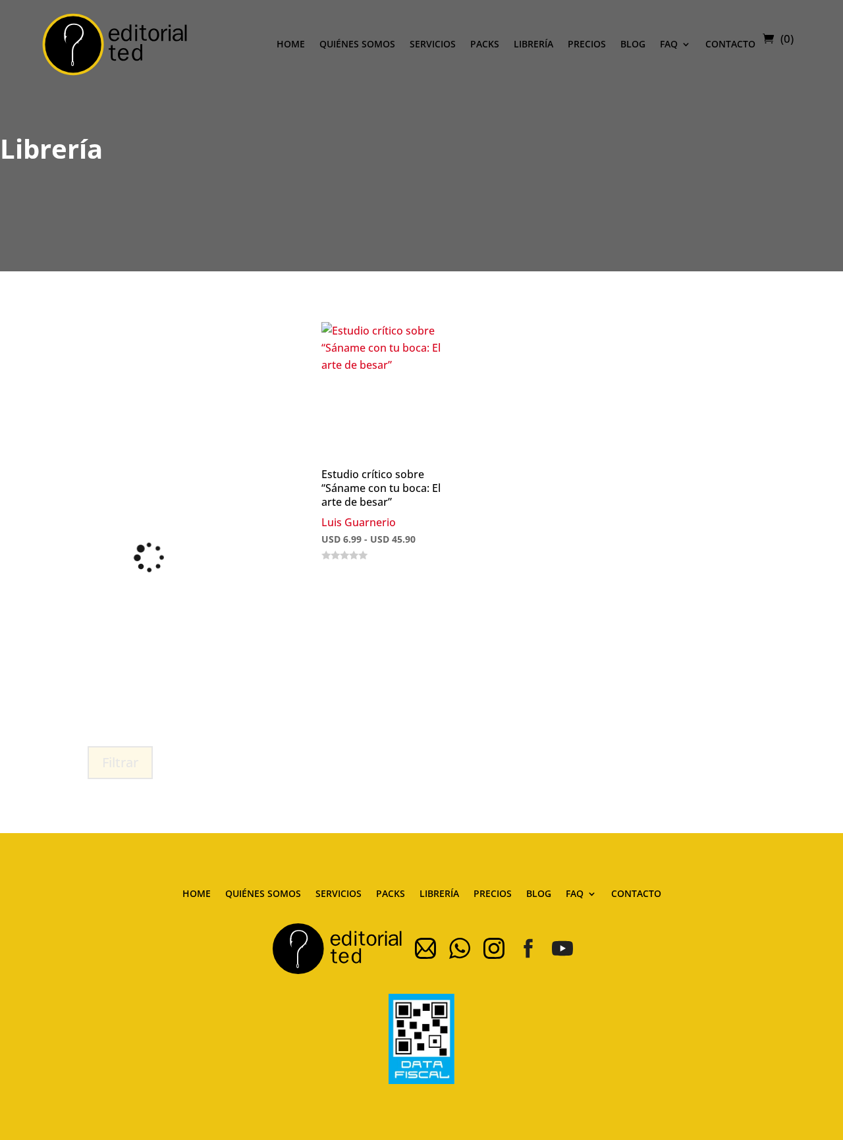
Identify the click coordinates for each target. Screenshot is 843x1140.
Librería (533, 44)
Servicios (433, 44)
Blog (632, 44)
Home (291, 44)
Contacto (730, 44)
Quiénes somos (357, 44)
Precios (587, 44)
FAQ (669, 44)
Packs (484, 44)
